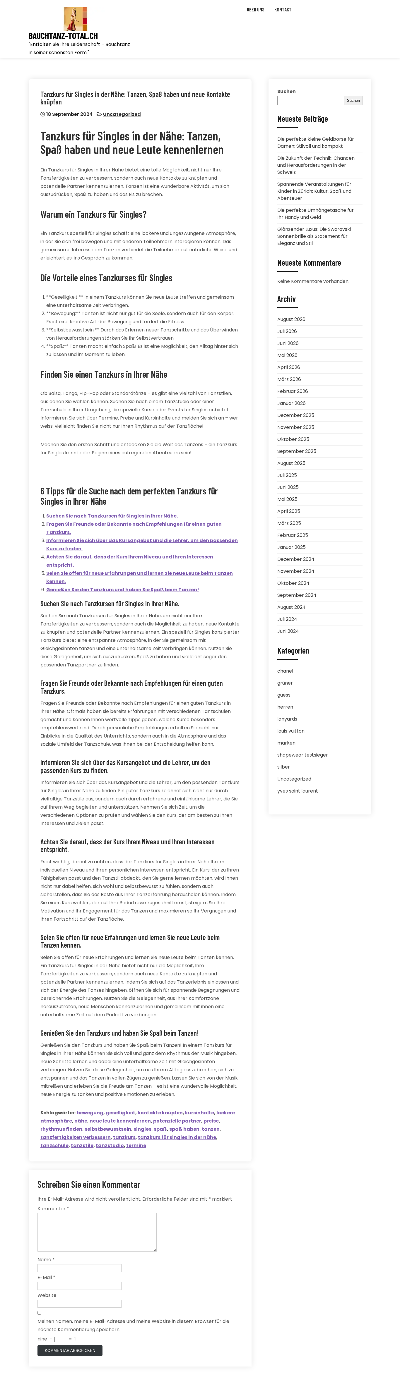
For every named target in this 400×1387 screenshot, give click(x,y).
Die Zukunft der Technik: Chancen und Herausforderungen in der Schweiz (316, 165)
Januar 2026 (291, 403)
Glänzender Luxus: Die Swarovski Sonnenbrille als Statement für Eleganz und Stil (314, 236)
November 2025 (295, 427)
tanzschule (54, 1145)
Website (47, 1295)
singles (142, 1129)
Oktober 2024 (293, 583)
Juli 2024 (287, 619)
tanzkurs (124, 1137)
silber (283, 767)
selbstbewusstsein (108, 1129)
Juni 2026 (288, 343)
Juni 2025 (288, 487)
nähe (80, 1121)
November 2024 (295, 571)
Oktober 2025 (293, 439)
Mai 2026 (287, 355)
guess (283, 695)
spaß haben (184, 1129)
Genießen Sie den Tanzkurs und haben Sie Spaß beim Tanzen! (122, 589)
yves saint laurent (297, 791)
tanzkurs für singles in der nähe (177, 1137)
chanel (285, 671)
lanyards (287, 719)
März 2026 (289, 379)
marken (286, 743)
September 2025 (296, 451)
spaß (160, 1129)
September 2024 (297, 595)
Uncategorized (122, 114)
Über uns (255, 9)
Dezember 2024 (295, 559)
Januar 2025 (291, 547)
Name (46, 1259)
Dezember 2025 (295, 415)
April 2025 (288, 511)
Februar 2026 (292, 391)
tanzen (211, 1129)
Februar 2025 (292, 535)
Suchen (286, 91)
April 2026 (288, 367)
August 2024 (291, 607)
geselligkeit (120, 1112)
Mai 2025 (287, 499)
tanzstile (82, 1145)
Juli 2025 (287, 475)
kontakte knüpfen (160, 1112)
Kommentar (53, 1208)
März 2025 (289, 523)
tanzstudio (110, 1145)
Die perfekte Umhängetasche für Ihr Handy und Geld (315, 214)
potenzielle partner (177, 1121)
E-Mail (46, 1277)
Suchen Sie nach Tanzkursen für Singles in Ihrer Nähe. (112, 516)
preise (211, 1121)
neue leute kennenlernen (120, 1121)
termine (136, 1145)
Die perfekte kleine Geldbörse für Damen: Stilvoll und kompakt (315, 142)
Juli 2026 (287, 331)
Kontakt (283, 9)
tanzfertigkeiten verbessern (75, 1137)
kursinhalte (199, 1112)
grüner (285, 683)
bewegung (90, 1112)
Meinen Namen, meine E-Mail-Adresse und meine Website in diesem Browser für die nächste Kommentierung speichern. (133, 1325)
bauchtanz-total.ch (63, 35)
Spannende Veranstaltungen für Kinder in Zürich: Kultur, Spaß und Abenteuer (314, 191)
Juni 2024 (288, 631)
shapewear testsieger (302, 755)
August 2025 (291, 463)
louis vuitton (291, 731)
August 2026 (291, 319)
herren (285, 707)
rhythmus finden (61, 1129)
